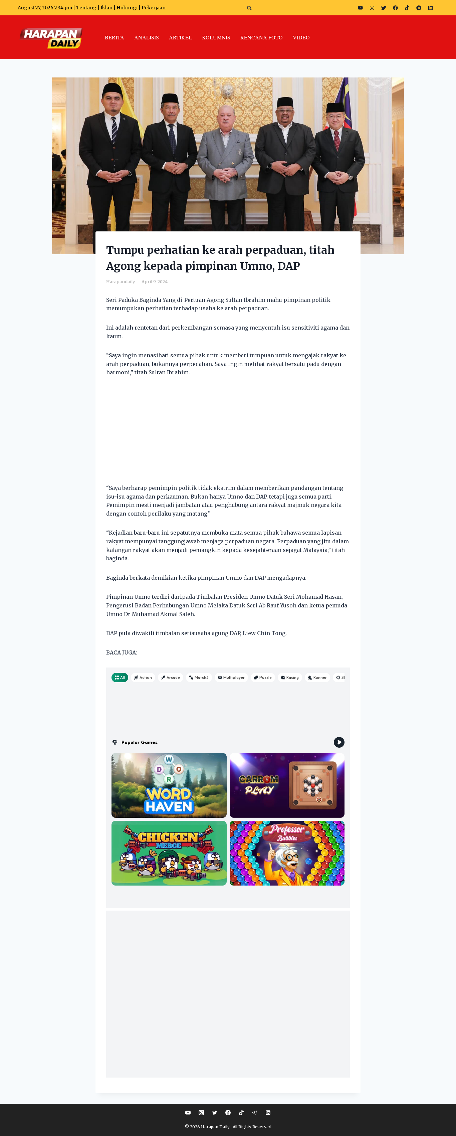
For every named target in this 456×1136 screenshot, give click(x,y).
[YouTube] (188, 1112)
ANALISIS (146, 37)
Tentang (86, 8)
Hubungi (127, 8)
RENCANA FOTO (261, 37)
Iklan (106, 8)
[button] (249, 8)
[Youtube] (360, 8)
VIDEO (301, 37)
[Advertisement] (228, 434)
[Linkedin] (268, 1112)
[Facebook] (395, 8)
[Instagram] (372, 8)
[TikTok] (241, 1112)
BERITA (114, 37)
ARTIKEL (180, 37)
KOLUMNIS (216, 37)
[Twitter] (384, 8)
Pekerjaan (154, 8)
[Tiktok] (407, 8)
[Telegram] (419, 8)
